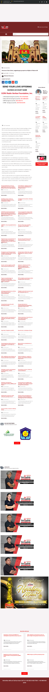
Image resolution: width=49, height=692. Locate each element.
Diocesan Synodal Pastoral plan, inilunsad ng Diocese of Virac (24, 239)
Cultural (4, 67)
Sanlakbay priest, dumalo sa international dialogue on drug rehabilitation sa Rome (7, 200)
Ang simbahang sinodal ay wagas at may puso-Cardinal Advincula (25, 435)
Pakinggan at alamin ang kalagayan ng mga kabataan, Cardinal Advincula (8, 370)
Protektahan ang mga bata (45, 98)
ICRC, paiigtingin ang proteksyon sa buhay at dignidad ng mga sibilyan (8, 357)
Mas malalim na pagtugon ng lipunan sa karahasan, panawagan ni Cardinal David (8, 422)
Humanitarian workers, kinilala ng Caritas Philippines (25, 370)
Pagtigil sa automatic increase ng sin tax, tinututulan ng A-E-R (25, 292)
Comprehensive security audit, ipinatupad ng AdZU (7, 305)
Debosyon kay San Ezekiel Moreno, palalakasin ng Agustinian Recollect (8, 435)
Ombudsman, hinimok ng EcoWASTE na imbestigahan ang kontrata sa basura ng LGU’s (12, 661)
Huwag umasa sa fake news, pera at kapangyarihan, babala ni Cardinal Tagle (25, 253)
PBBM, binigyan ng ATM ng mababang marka (35, 680)
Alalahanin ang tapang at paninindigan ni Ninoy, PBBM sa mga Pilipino (8, 383)
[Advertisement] (24, 13)
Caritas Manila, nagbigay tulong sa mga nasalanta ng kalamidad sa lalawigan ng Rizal (25, 186)
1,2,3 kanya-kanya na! (38, 117)
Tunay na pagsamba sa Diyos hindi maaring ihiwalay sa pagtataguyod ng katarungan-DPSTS (25, 213)
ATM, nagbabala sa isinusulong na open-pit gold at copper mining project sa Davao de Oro (36, 661)
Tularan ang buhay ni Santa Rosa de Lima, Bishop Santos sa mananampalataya (25, 318)
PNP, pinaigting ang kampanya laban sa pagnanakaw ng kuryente (25, 279)
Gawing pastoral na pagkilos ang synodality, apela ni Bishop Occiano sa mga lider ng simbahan (25, 383)
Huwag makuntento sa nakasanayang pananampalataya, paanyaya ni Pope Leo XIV (25, 305)
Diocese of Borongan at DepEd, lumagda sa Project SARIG (24, 225)
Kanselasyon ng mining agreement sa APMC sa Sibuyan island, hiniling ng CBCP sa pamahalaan (8, 253)
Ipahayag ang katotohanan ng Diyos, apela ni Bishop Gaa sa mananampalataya (8, 292)
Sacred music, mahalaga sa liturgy (25, 330)
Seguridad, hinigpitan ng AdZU (7, 330)
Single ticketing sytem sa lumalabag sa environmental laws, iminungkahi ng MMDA (25, 409)
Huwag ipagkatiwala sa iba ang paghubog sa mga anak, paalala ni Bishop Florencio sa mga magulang (8, 186)
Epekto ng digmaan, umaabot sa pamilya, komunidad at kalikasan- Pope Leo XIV (25, 357)
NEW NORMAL (44, 117)
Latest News (8, 67)
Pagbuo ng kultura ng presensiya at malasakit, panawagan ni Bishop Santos (8, 318)
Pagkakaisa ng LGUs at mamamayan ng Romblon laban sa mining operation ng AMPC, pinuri (12, 681)
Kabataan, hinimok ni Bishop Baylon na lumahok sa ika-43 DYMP (25, 422)
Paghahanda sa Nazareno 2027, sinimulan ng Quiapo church (7, 396)
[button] (6, 34)
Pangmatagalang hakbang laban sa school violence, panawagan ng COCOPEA (8, 344)
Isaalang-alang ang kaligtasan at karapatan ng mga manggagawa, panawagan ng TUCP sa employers (25, 396)
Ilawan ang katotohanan (38, 136)
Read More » (4, 195)
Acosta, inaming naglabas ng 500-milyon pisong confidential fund (8, 266)
